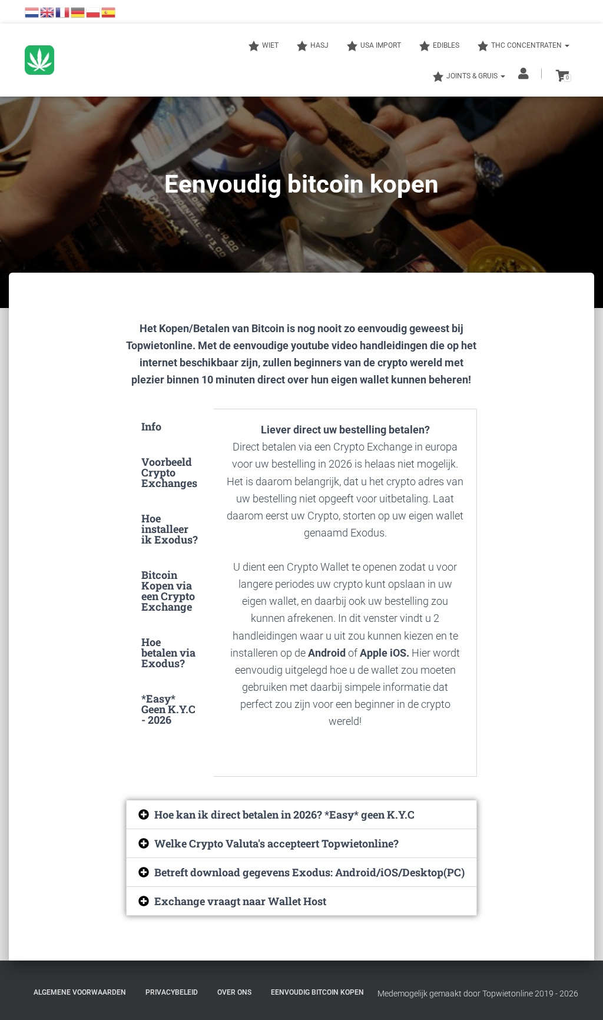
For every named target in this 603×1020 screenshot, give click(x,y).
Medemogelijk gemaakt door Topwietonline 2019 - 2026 (477, 993)
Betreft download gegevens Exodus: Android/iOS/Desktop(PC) (309, 872)
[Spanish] (109, 12)
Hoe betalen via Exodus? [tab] (168, 652)
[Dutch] (32, 12)
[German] (78, 12)
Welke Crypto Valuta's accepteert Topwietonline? (276, 843)
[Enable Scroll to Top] (580, 996)
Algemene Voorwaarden (80, 992)
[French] (63, 12)
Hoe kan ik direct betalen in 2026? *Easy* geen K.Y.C (284, 814)
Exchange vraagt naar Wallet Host (240, 901)
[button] (302, 814)
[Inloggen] (524, 73)
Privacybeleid (171, 992)
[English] (47, 12)
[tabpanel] (345, 592)
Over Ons (234, 992)
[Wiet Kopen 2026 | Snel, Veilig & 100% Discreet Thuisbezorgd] (39, 60)
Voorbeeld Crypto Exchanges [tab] (169, 472)
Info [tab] (151, 426)
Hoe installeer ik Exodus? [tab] (169, 529)
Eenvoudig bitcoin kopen (317, 992)
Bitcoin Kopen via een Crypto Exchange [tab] (168, 591)
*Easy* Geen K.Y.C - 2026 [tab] (168, 709)
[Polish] (93, 12)
